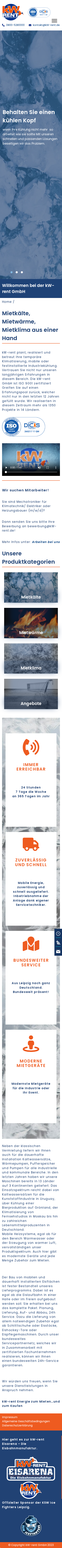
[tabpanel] (31, 155)
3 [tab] (22, 272)
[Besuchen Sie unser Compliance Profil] (39, 12)
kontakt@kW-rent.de (46, 25)
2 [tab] (17, 272)
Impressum (9, 1417)
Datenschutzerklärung (17, 1425)
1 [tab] (12, 272)
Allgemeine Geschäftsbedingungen (26, 1421)
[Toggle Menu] (54, 20)
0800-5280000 (15, 25)
